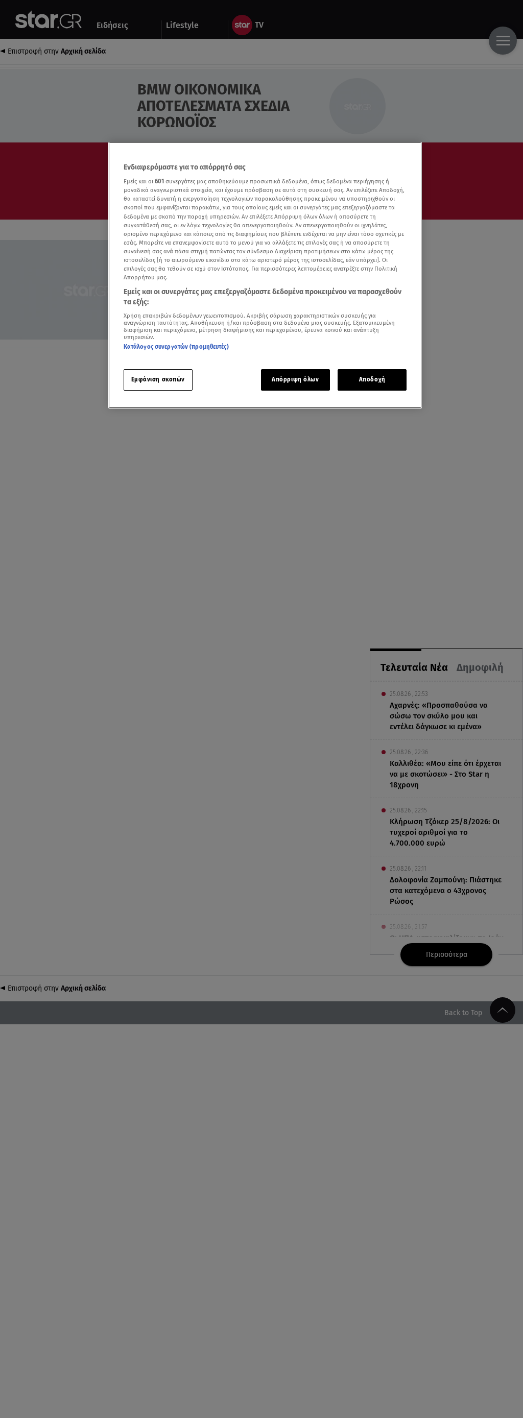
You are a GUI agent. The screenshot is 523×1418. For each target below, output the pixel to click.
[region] (265, 275)
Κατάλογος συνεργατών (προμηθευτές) (176, 346)
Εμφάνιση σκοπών (158, 379)
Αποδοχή (372, 379)
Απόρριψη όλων (295, 379)
